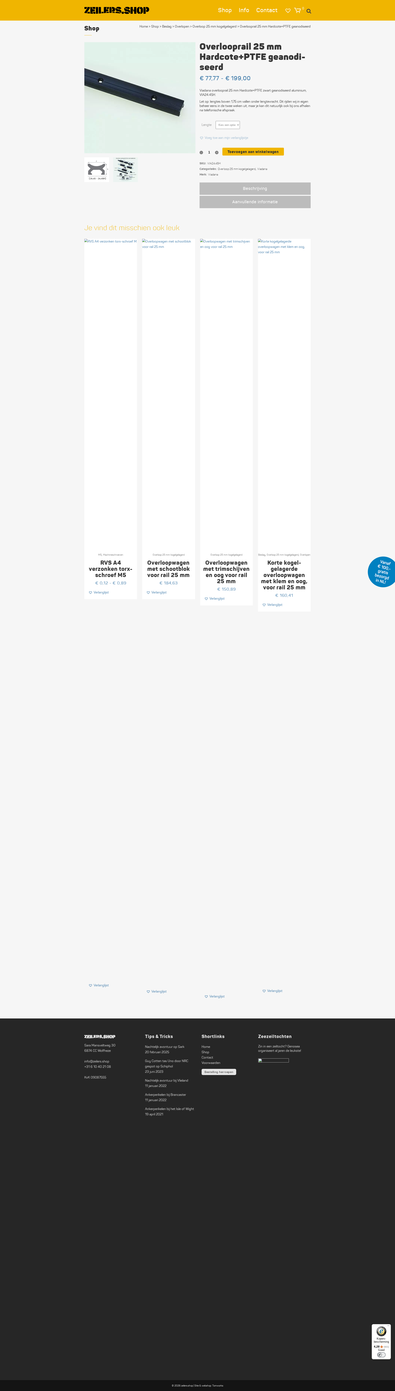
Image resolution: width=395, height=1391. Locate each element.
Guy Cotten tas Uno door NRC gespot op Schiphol (166, 1063)
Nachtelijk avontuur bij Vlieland (166, 1080)
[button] (224, 137)
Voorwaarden (211, 1063)
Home (143, 26)
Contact (207, 1057)
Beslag (167, 26)
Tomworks (217, 1385)
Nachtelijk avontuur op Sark (164, 1047)
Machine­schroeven (113, 554)
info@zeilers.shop (96, 1061)
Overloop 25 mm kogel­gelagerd (215, 26)
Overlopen (182, 26)
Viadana (262, 169)
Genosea (293, 1046)
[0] (297, 10)
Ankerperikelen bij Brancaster (165, 1095)
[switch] (381, 1354)
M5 (100, 554)
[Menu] (388, 1326)
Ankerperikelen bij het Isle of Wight (169, 1109)
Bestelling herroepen (218, 1072)
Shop (155, 26)
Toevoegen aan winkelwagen (253, 151)
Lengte (206, 125)
